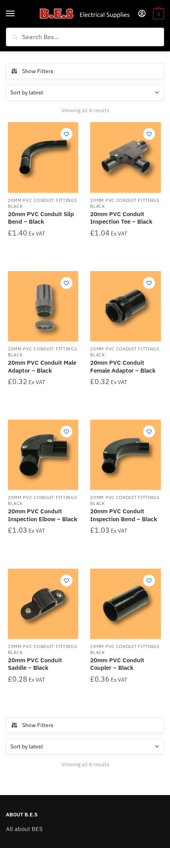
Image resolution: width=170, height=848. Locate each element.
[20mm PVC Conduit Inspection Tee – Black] (125, 157)
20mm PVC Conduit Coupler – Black (117, 664)
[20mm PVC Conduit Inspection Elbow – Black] (43, 455)
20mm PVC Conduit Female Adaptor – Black (122, 366)
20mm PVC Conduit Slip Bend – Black (41, 218)
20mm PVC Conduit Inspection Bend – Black (123, 515)
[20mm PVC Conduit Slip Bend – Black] (43, 157)
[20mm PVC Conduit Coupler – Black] (125, 604)
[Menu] (18, 14)
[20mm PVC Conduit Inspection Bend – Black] (125, 455)
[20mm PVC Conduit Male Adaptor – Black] (43, 306)
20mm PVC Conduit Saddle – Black (35, 664)
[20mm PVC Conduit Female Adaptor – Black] (125, 306)
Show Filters (37, 71)
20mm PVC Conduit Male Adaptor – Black (42, 366)
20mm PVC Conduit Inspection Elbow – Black (42, 515)
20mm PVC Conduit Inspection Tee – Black (121, 218)
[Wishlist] (66, 134)
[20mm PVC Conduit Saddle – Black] (43, 604)
